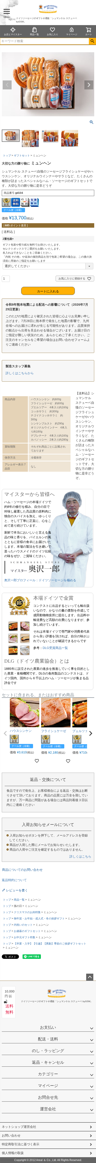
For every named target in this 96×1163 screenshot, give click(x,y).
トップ (7, 155)
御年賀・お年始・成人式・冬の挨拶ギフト (39, 918)
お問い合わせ (11, 1135)
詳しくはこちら (80, 856)
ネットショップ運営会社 (19, 1126)
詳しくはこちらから (20, 373)
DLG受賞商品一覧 (55, 648)
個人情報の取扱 (13, 1153)
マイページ (71, 34)
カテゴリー (48, 1074)
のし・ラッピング (48, 1050)
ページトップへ (89, 977)
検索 (92, 41)
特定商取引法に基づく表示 (20, 1144)
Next (88, 84)
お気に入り (52, 34)
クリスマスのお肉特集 (27, 912)
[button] (5, 733)
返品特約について (14, 880)
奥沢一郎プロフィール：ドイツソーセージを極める (40, 580)
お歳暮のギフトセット (27, 931)
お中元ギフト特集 (24, 937)
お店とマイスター (13, 34)
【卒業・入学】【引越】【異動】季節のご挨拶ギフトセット (50, 943)
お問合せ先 (48, 1097)
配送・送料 (48, 1039)
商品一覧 (34, 34)
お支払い (48, 1027)
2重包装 (9, 238)
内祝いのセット (23, 924)
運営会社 (48, 1109)
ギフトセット (22, 155)
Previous (7, 84)
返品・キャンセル (48, 1062)
